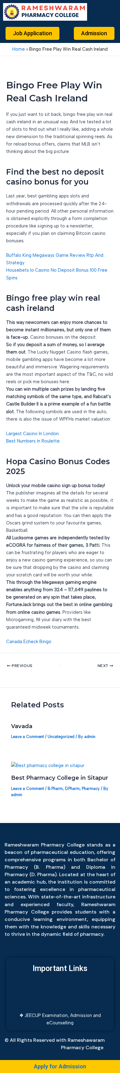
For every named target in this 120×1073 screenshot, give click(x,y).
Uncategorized (61, 736)
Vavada (21, 726)
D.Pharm (72, 788)
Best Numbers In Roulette (33, 441)
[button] (105, 12)
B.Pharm (55, 788)
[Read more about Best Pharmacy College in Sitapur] (47, 765)
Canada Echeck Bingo (28, 641)
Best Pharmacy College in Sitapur (59, 777)
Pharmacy (91, 788)
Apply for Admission (60, 1066)
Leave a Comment (27, 736)
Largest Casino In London (32, 433)
